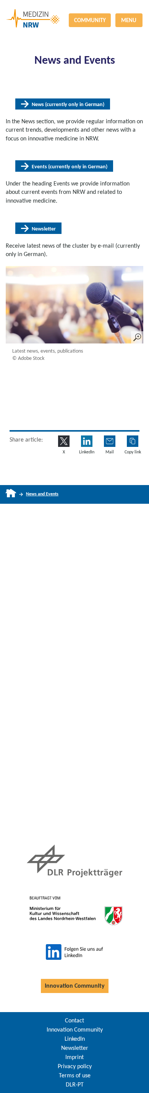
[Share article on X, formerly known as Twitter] (64, 441)
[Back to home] (74, 9)
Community (90, 20)
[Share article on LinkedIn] (86, 441)
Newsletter (74, 1047)
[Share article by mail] (109, 441)
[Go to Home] (11, 494)
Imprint (74, 1057)
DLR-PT (75, 1084)
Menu (128, 20)
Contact (74, 1020)
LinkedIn (75, 1038)
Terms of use (75, 1075)
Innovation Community (75, 985)
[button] (132, 441)
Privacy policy (75, 1066)
